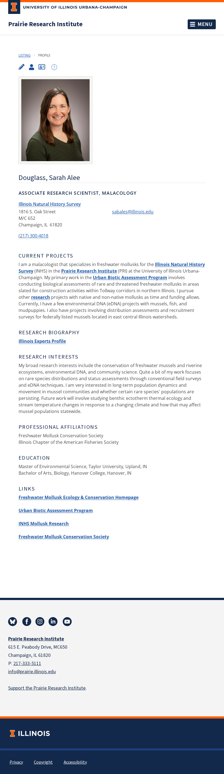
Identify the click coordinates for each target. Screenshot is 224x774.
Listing (25, 55)
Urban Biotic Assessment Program (130, 277)
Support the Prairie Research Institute (47, 688)
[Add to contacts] (42, 67)
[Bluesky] (13, 622)
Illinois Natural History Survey (50, 204)
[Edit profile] (22, 67)
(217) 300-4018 (33, 236)
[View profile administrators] (31, 67)
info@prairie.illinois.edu (32, 671)
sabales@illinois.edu (133, 212)
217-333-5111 (27, 663)
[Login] (54, 67)
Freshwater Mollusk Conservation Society (64, 537)
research (40, 297)
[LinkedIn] (53, 622)
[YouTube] (67, 622)
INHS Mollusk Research (44, 524)
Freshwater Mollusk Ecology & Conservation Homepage (78, 497)
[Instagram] (40, 622)
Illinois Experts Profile (42, 341)
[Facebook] (27, 622)
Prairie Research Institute (45, 24)
